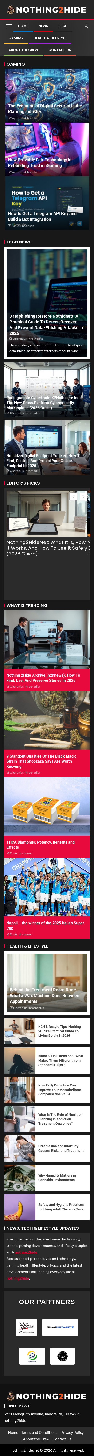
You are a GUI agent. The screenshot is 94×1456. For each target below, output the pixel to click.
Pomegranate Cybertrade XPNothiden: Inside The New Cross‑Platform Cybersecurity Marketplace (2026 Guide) (46, 402)
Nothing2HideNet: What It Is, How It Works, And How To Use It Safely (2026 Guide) (47, 548)
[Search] (86, 26)
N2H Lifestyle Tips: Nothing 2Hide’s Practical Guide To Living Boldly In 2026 (59, 1031)
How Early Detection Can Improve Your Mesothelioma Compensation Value (60, 1089)
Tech (63, 26)
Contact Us (59, 50)
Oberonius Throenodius (28, 338)
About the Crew (23, 50)
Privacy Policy (72, 1432)
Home (23, 26)
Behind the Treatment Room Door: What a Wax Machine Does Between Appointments (44, 995)
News (43, 26)
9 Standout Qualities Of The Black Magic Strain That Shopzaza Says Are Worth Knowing (41, 761)
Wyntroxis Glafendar (24, 118)
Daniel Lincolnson (22, 226)
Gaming (15, 38)
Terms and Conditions (39, 1432)
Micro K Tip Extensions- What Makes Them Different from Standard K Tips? (60, 1060)
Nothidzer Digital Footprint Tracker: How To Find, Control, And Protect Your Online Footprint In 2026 (44, 460)
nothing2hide (18, 1278)
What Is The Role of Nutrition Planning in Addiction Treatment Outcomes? (60, 1119)
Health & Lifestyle (50, 38)
